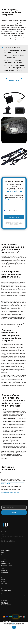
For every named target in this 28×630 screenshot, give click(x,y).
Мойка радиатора (4, 572)
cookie (13, 623)
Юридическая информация (6, 604)
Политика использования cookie (8, 541)
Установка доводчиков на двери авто (10, 492)
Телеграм (8, 199)
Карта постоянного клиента (6, 563)
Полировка (3, 577)
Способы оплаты (4, 561)
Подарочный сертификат (5, 550)
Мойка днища (3, 574)
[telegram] (2, 531)
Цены (2, 554)
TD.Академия (3, 559)
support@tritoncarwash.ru (5, 603)
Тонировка (3, 585)
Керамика (3, 579)
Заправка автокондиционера (6, 590)
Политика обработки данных (7, 540)
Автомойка (3, 548)
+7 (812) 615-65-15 (4, 602)
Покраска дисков (4, 588)
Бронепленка (3, 581)
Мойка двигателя (4, 570)
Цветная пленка (4, 583)
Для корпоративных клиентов (6, 565)
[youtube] (5, 531)
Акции (2, 552)
